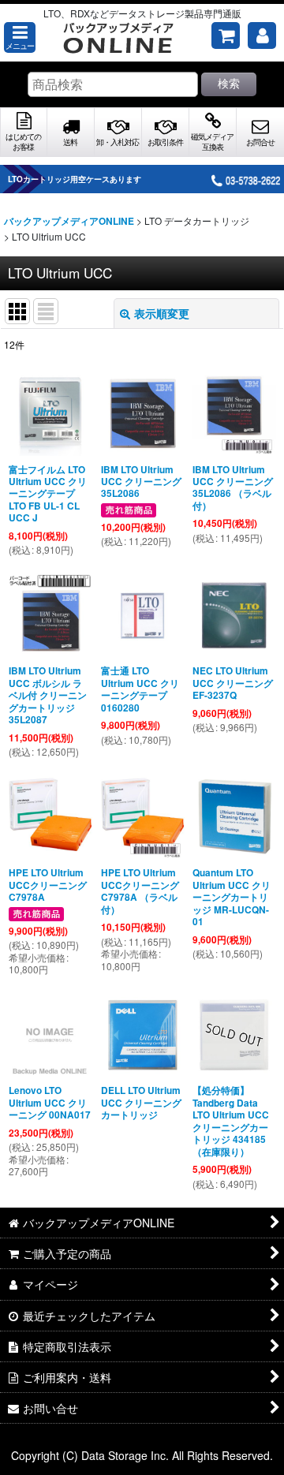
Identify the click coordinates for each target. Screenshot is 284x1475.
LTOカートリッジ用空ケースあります (74, 179)
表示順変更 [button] (161, 313)
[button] (20, 37)
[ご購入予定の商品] (225, 35)
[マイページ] (262, 35)
